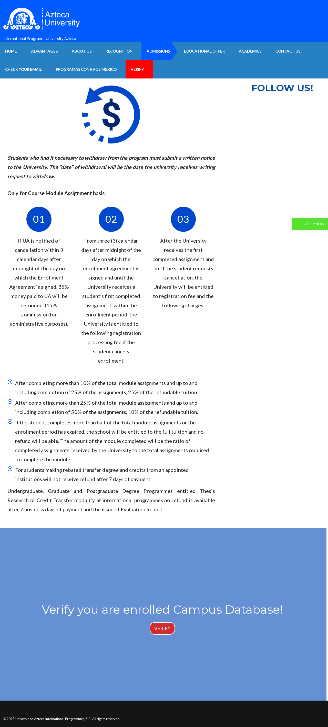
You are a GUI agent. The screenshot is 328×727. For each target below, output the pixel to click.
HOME (11, 51)
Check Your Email (23, 69)
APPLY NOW (314, 224)
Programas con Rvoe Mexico (86, 69)
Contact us (287, 51)
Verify (137, 69)
